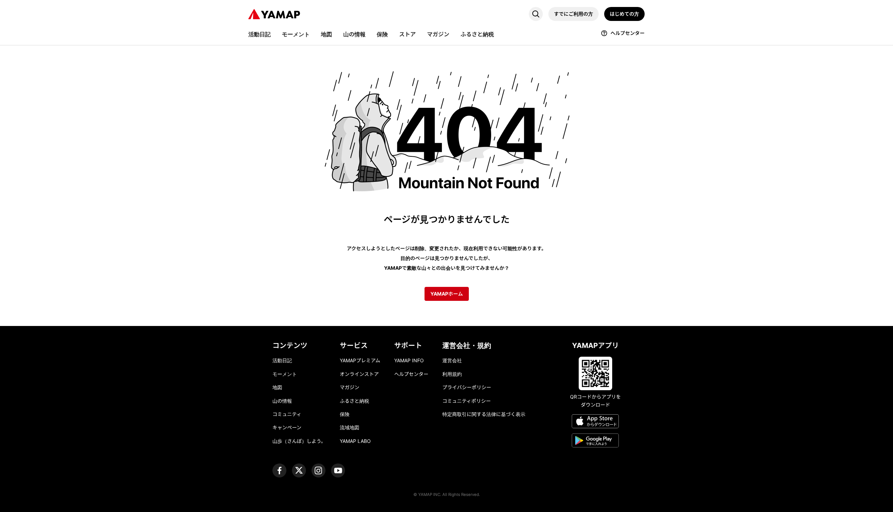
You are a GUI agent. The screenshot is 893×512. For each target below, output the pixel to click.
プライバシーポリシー (466, 387)
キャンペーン (286, 427)
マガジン (349, 387)
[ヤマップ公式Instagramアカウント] (318, 470)
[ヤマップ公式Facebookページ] (279, 470)
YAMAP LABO (355, 441)
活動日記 (282, 360)
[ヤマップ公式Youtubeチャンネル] (338, 470)
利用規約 (452, 374)
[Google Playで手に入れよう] (595, 441)
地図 (277, 387)
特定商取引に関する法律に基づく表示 (483, 414)
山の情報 (282, 401)
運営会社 (452, 360)
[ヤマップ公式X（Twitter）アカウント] (299, 470)
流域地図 (349, 427)
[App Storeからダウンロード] (595, 422)
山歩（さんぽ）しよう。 (299, 441)
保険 (345, 414)
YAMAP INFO (409, 360)
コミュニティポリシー (466, 401)
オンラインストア (359, 374)
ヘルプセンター (411, 374)
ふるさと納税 (354, 401)
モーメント (284, 374)
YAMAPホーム (446, 294)
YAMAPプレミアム (360, 360)
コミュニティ (286, 414)
